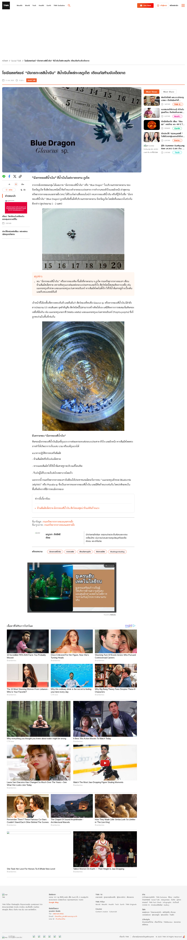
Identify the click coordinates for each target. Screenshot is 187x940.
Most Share (168, 91)
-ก (9, 184)
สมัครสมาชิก (174, 5)
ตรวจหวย (177, 922)
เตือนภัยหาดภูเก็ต (85, 551)
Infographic (167, 902)
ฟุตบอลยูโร (155, 914)
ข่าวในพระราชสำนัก (148, 897)
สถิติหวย (145, 924)
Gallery (166, 905)
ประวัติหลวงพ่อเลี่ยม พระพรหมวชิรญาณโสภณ (15, 233)
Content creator (102, 911)
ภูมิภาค (179, 899)
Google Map (53, 902)
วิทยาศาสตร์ (146, 899)
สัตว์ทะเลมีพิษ (100, 551)
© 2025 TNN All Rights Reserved (169, 936)
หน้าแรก (5, 60)
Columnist (113, 911)
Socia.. (177, 140)
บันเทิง (173, 899)
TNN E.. (177, 104)
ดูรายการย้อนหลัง (110, 897)
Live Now (147, 5)
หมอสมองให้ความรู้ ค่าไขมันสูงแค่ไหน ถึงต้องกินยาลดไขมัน (172, 111)
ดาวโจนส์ (176, 902)
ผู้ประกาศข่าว (121, 897)
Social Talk (16, 60)
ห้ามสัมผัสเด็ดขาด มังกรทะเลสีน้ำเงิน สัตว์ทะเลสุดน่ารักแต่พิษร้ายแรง (68, 508)
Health (111, 904)
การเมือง (176, 897)
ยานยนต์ (145, 902)
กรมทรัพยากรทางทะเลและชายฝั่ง (58, 521)
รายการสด (99, 897)
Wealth (104, 904)
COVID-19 (146, 905)
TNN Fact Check (155, 902)
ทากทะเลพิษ (70, 551)
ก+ (22, 184)
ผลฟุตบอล (145, 912)
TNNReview (168, 922)
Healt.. (177, 116)
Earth (177, 128)
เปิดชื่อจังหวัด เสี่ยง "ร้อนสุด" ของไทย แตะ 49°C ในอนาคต (172, 123)
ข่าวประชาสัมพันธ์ (156, 905)
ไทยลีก (172, 914)
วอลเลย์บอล (146, 914)
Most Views (151, 91)
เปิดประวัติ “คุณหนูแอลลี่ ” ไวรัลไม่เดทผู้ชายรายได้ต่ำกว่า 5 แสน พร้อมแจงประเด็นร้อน (173, 135)
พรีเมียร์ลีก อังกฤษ (169, 912)
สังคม (170, 897)
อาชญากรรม (165, 899)
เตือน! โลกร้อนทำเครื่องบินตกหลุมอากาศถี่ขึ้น (13, 218)
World (98, 904)
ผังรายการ (130, 897)
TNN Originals (131, 904)
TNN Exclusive (161, 897)
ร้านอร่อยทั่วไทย (147, 922)
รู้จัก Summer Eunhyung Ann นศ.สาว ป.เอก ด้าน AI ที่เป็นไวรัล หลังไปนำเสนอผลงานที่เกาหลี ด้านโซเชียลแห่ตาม (173, 147)
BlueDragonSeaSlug (117, 551)
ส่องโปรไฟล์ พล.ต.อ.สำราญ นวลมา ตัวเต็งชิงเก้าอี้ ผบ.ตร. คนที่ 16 (172, 99)
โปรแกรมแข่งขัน (156, 912)
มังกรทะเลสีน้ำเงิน (55, 551)
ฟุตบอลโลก (164, 914)
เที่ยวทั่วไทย (158, 922)
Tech (177, 152)
